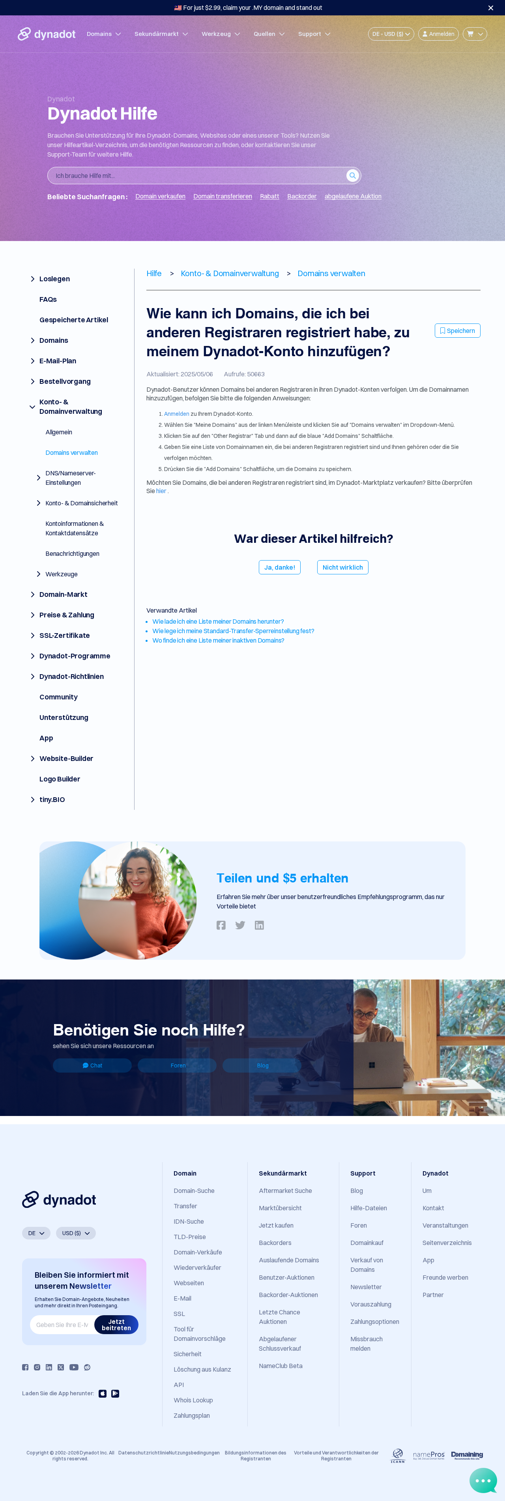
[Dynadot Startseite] (46, 34)
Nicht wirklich (343, 567)
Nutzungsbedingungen (194, 1453)
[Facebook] (25, 1367)
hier (162, 491)
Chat (96, 1065)
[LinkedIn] (49, 1367)
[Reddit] (87, 1367)
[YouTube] (74, 1367)
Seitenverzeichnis (447, 1243)
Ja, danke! (279, 567)
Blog (263, 1065)
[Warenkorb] (475, 34)
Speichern (461, 331)
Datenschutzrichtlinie (143, 1453)
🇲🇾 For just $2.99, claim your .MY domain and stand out (248, 7)
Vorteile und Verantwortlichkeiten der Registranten (336, 1455)
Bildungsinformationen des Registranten (255, 1455)
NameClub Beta (281, 1366)
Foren (178, 1065)
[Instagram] (37, 1367)
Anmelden (177, 413)
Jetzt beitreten (116, 1325)
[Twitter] (61, 1367)
